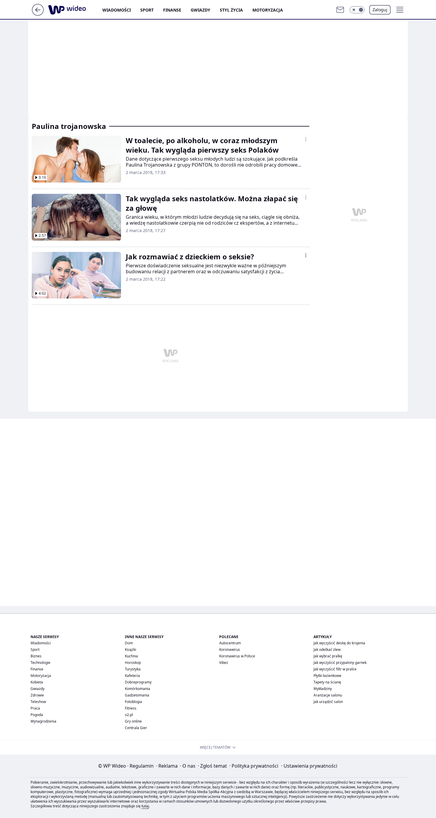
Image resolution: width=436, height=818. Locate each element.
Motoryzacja (267, 10)
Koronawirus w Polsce (237, 656)
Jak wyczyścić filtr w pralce (335, 669)
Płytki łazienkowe (327, 675)
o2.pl (129, 714)
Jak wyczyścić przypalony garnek (340, 662)
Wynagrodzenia (43, 721)
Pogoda (37, 714)
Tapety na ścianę (327, 682)
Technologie (40, 662)
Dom (129, 643)
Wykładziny (323, 688)
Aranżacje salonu (328, 695)
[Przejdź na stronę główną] (38, 14)
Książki (130, 649)
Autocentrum (230, 643)
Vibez (223, 662)
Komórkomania (137, 688)
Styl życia (231, 10)
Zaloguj (380, 9)
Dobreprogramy (138, 682)
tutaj (145, 806)
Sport (147, 10)
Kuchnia (131, 656)
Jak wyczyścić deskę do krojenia (339, 643)
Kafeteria (132, 675)
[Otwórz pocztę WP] (340, 10)
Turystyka (133, 669)
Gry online (133, 721)
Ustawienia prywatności (309, 766)
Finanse (172, 10)
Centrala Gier (136, 727)
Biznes (36, 656)
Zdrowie (37, 695)
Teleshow (38, 701)
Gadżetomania (137, 695)
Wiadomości (116, 10)
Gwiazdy (200, 10)
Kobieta (37, 682)
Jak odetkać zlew (327, 649)
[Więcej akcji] (305, 139)
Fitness (130, 708)
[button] (357, 9)
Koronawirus (229, 649)
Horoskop (133, 662)
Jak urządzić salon (328, 701)
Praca (35, 708)
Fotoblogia (133, 701)
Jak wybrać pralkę (328, 656)
